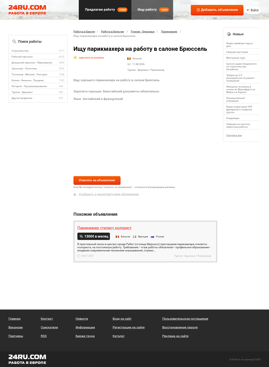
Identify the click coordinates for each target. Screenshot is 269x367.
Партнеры (15, 336)
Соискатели (49, 327)
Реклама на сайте (175, 336)
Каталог (119, 336)
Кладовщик (232, 118)
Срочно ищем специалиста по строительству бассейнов (241, 66)
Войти (255, 9)
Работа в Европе (84, 31)
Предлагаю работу (105, 9)
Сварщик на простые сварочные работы (238, 125)
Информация (85, 327)
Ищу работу (152, 9)
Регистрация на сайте (129, 327)
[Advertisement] (145, 136)
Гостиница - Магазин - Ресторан (29, 74)
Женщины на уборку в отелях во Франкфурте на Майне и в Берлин (240, 89)
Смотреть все (234, 135)
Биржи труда (85, 336)
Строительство (20, 50)
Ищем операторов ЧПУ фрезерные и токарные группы (239, 109)
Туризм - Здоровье (22, 92)
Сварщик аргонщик (237, 52)
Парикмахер (169, 31)
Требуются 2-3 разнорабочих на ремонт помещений (240, 78)
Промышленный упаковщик (235, 99)
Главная (14, 319)
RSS (44, 336)
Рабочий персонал (22, 56)
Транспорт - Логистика (24, 68)
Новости (82, 319)
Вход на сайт (122, 319)
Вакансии (15, 327)
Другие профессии (22, 98)
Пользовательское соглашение (185, 319)
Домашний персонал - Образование (32, 62)
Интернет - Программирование (29, 86)
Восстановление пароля (180, 327)
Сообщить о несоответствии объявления (109, 194)
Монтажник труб (235, 58)
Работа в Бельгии (112, 31)
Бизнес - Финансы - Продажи (28, 80)
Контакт (47, 319)
